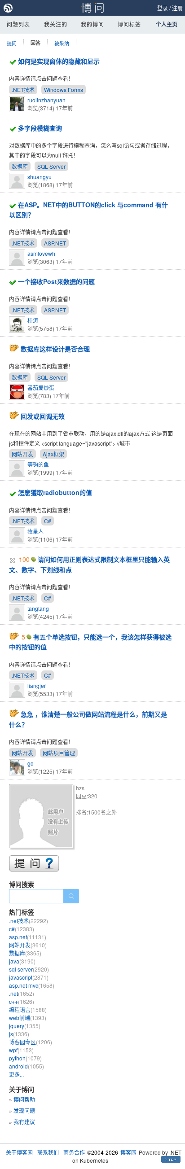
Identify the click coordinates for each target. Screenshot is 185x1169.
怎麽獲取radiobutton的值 (55, 492)
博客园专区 (30, 1042)
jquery (24, 1025)
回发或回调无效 (43, 416)
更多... (16, 1074)
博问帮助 (24, 1099)
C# (47, 521)
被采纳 (61, 43)
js (19, 1034)
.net (21, 993)
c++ (21, 1001)
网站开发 (22, 454)
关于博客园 (19, 1152)
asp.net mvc (31, 985)
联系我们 (48, 1152)
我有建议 (24, 1121)
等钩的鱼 (38, 464)
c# (21, 929)
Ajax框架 (53, 454)
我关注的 (55, 24)
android (26, 1066)
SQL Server (51, 166)
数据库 (20, 166)
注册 (177, 8)
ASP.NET (55, 243)
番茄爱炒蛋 (40, 387)
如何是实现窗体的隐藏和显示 (59, 61)
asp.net (27, 937)
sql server (29, 969)
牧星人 (35, 531)
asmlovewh (41, 253)
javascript (28, 977)
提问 (12, 43)
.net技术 (28, 920)
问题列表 (18, 24)
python (25, 1058)
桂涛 (32, 320)
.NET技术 (23, 89)
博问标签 (129, 24)
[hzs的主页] (42, 817)
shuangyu (39, 176)
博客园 (128, 1152)
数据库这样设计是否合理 (55, 348)
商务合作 (74, 1152)
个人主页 (166, 24)
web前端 (27, 1017)
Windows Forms (63, 89)
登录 (162, 8)
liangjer (36, 685)
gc (30, 763)
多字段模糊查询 (40, 127)
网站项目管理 (59, 753)
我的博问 (92, 24)
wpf (21, 1050)
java (22, 961)
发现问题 (24, 1110)
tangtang (38, 608)
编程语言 (28, 1009)
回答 (35, 42)
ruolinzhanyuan (46, 100)
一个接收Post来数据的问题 (56, 281)
